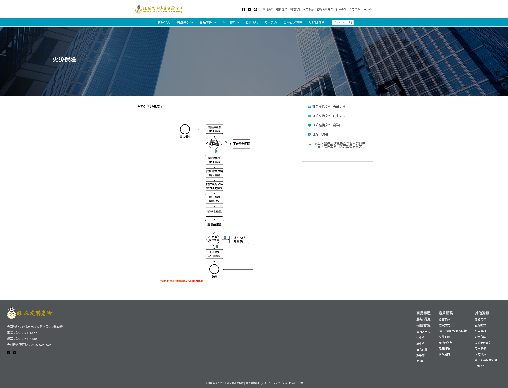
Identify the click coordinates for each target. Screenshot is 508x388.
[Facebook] (243, 9)
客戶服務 (228, 22)
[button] (337, 106)
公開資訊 (295, 9)
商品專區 (205, 22)
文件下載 (444, 336)
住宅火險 (421, 349)
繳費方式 (444, 325)
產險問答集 (446, 342)
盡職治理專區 (325, 9)
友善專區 (270, 22)
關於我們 (480, 319)
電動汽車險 (423, 332)
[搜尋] (350, 22)
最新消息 (251, 22)
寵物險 (420, 361)
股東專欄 (341, 9)
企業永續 (308, 9)
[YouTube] (249, 9)
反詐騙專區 (317, 22)
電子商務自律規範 (486, 360)
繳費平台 (444, 319)
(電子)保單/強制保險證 (453, 331)
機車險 (420, 343)
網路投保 (183, 22)
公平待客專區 (292, 22)
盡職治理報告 (483, 342)
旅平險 (420, 355)
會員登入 (164, 22)
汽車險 (420, 337)
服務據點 (281, 9)
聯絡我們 (444, 354)
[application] (191, 22)
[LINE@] (255, 9)
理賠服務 (444, 348)
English (367, 9)
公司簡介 (268, 9)
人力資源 (354, 9)
